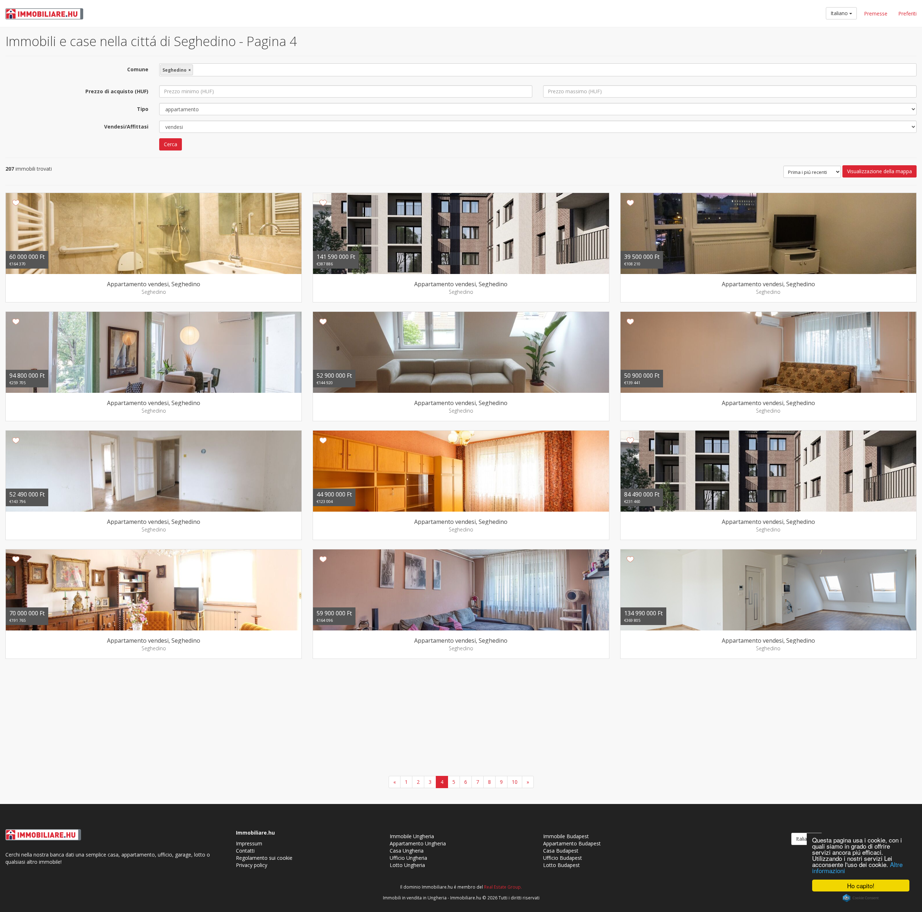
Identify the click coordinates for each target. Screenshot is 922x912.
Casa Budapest (560, 850)
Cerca (170, 144)
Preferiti (907, 13)
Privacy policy (251, 865)
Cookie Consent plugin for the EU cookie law (861, 898)
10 (515, 781)
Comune (137, 69)
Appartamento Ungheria (418, 843)
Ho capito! (860, 885)
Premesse (875, 13)
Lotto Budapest (561, 865)
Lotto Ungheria (407, 865)
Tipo (142, 108)
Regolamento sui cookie (264, 857)
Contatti (245, 850)
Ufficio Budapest (562, 857)
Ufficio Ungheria (408, 857)
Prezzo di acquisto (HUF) (116, 91)
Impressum (249, 843)
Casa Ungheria (407, 850)
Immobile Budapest (566, 836)
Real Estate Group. (503, 887)
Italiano (840, 13)
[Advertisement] (461, 718)
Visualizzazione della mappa (879, 171)
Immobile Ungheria (412, 836)
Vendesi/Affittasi (126, 126)
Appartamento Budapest (572, 843)
